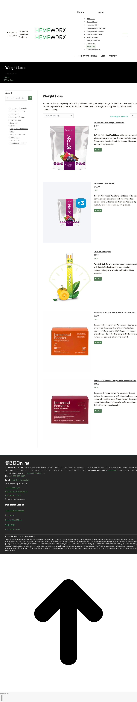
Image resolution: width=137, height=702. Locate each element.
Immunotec (112, 470)
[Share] (3, 693)
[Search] (30, 98)
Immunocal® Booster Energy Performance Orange (115, 312)
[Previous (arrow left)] (1, 698)
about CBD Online (34, 473)
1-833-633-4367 (11, 2)
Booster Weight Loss (13, 520)
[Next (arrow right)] (3, 698)
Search (8, 93)
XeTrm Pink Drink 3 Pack (104, 183)
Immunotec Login (12, 487)
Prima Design (30, 536)
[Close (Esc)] (1, 693)
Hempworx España (12, 529)
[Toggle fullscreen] (5, 693)
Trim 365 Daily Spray (102, 252)
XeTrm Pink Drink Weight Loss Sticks (109, 123)
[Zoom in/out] (7, 693)
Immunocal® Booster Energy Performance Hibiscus (115, 381)
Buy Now (98, 150)
